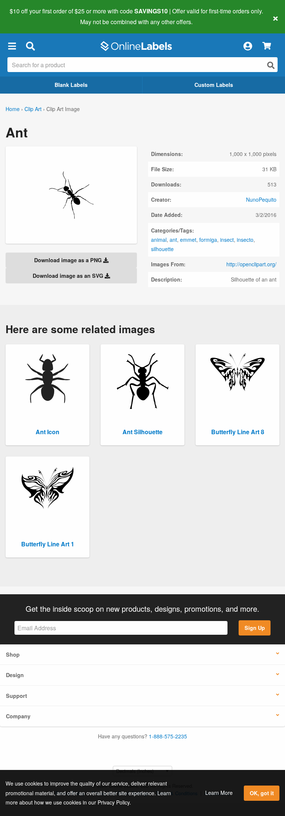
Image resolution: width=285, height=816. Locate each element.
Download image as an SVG (69, 275)
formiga (208, 239)
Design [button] (15, 675)
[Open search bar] (30, 46)
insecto (245, 239)
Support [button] (16, 695)
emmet (188, 239)
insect (227, 239)
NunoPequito (261, 199)
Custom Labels (213, 84)
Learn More (219, 792)
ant (173, 239)
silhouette (162, 249)
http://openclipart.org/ (251, 264)
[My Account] (247, 46)
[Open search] (271, 65)
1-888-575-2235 (168, 736)
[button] (12, 46)
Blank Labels (71, 84)
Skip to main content (27, 16)
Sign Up (255, 627)
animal (159, 239)
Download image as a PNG (68, 260)
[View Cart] (266, 46)
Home (13, 109)
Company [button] (18, 716)
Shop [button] (13, 654)
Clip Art (33, 109)
